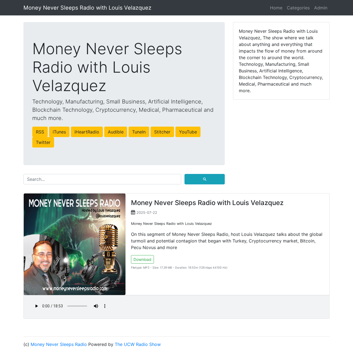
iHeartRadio (86, 132)
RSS (40, 132)
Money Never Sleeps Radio (59, 344)
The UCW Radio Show (138, 344)
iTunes (59, 132)
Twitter (43, 142)
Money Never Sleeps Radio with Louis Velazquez (87, 7)
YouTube (188, 132)
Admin (320, 7)
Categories (298, 7)
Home (276, 7)
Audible (116, 132)
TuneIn (139, 132)
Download (142, 259)
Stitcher (162, 132)
